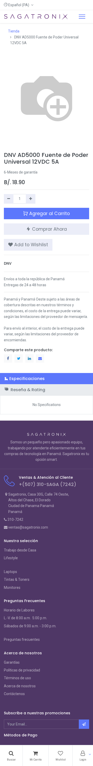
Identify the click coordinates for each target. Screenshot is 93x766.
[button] (18, 5)
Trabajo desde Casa (20, 550)
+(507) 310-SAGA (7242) (47, 484)
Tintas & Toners (16, 579)
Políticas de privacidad (22, 670)
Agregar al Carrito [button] (49, 213)
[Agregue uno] (30, 198)
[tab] (46, 378)
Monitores (12, 587)
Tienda (13, 31)
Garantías (12, 662)
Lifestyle (11, 558)
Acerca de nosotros (20, 686)
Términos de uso (17, 678)
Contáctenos (14, 694)
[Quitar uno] (8, 198)
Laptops (10, 572)
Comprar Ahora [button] (49, 229)
